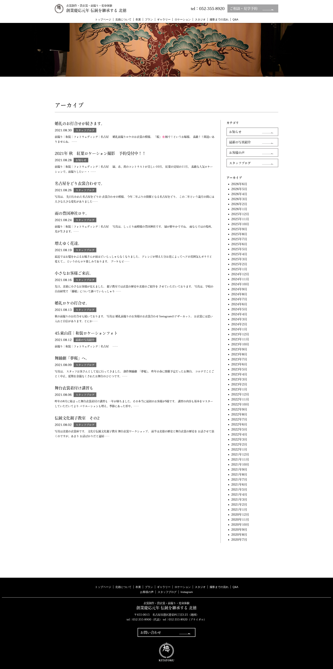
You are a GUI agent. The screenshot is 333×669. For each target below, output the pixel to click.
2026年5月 (239, 189)
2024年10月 (240, 284)
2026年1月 (239, 209)
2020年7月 (239, 539)
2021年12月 (240, 454)
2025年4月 (239, 254)
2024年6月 (239, 304)
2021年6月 (239, 484)
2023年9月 (239, 349)
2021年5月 (239, 489)
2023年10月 (240, 344)
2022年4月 (239, 434)
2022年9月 (239, 409)
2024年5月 (239, 309)
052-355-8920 (178, 619)
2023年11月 (240, 339)
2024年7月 (239, 299)
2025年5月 (239, 249)
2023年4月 (239, 374)
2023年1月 (239, 389)
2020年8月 (239, 534)
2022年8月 (239, 414)
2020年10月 (240, 524)
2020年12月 (240, 514)
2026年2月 (239, 204)
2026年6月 (239, 184)
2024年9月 (239, 289)
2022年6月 (239, 424)
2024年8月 (239, 294)
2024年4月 (239, 314)
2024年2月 (239, 324)
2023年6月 (239, 364)
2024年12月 (240, 274)
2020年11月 (240, 519)
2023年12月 (240, 334)
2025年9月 (239, 229)
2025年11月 (240, 219)
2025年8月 (239, 234)
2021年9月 (239, 469)
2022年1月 (239, 449)
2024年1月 (239, 329)
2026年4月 (239, 194)
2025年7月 (239, 239)
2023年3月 (239, 379)
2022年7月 (239, 419)
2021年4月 (239, 494)
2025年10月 (240, 224)
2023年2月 (239, 384)
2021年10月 (240, 464)
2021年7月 (239, 479)
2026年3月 (239, 199)
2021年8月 (239, 474)
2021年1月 (239, 509)
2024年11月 (240, 279)
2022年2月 (239, 444)
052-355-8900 (141, 619)
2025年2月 (239, 264)
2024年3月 (239, 319)
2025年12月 (240, 214)
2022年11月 (240, 399)
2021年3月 (239, 499)
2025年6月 (239, 244)
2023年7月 (239, 359)
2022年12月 (240, 394)
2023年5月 (239, 369)
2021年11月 (240, 459)
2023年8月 (239, 354)
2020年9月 (239, 529)
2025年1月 (239, 269)
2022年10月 (240, 404)
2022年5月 (239, 429)
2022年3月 (239, 439)
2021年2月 (239, 504)
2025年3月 (239, 259)
